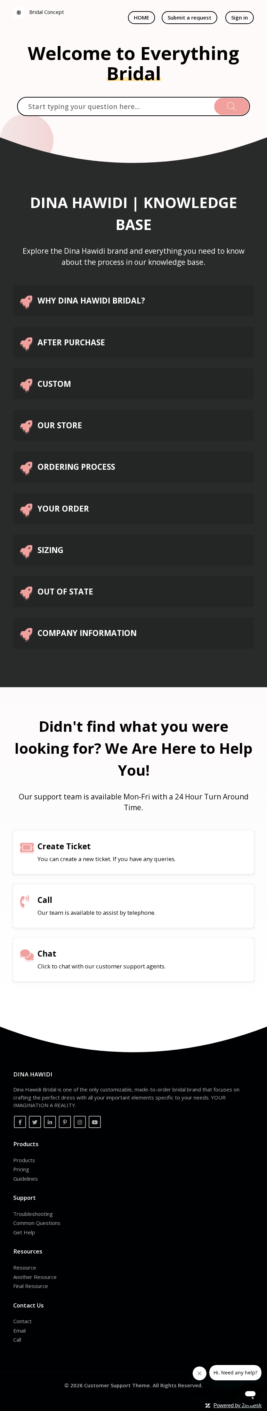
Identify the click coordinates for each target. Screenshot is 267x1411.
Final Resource (30, 1285)
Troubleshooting (33, 1213)
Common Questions (36, 1222)
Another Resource (35, 1276)
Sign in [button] (239, 17)
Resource (24, 1267)
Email (19, 1330)
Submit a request (189, 17)
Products (24, 1160)
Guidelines (25, 1178)
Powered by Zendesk (237, 1405)
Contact (22, 1321)
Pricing (21, 1169)
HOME (141, 17)
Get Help (24, 1232)
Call (17, 1339)
